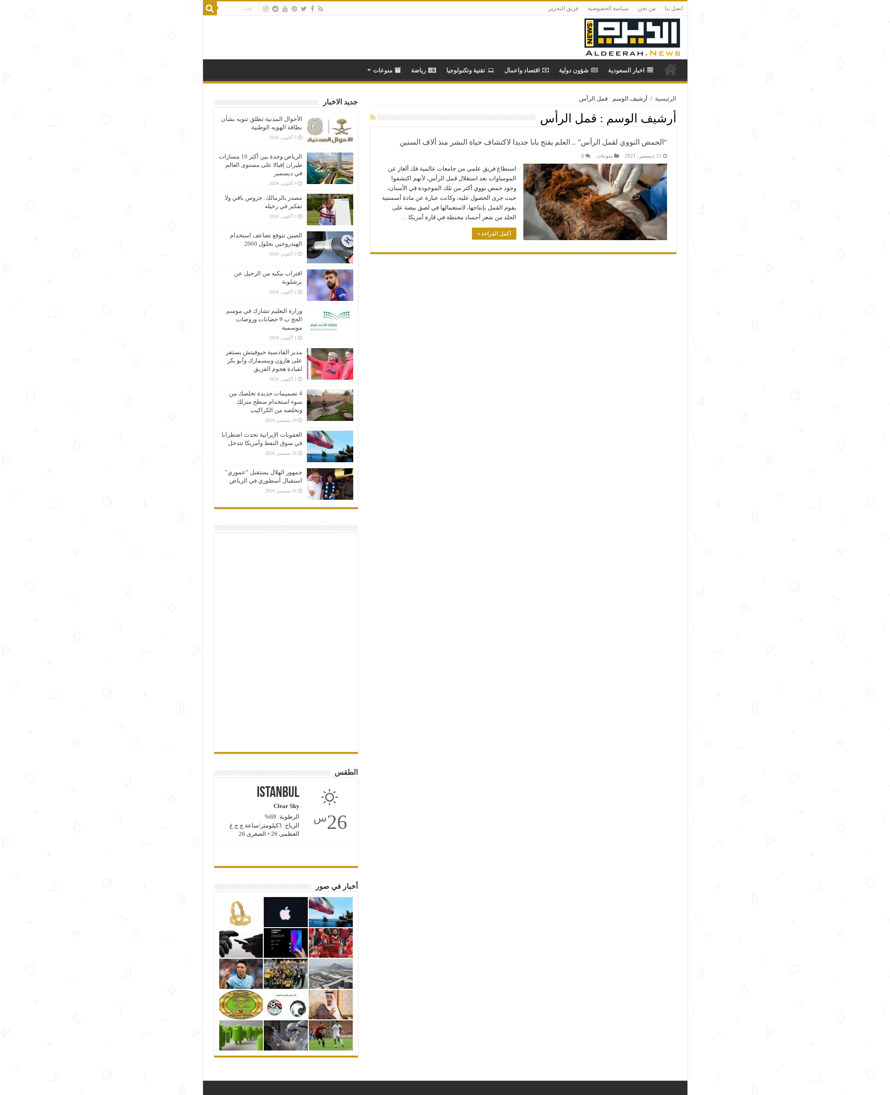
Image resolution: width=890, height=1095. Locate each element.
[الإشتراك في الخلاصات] (372, 117)
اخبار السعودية (626, 70)
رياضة (418, 70)
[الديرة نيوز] (632, 35)
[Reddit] (275, 8)
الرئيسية (665, 98)
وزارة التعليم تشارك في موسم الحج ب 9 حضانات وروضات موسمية (264, 319)
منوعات (383, 70)
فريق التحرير (563, 8)
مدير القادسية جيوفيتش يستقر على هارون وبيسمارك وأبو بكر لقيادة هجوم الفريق (264, 360)
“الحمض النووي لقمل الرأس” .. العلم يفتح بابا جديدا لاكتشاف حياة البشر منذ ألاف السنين (533, 142)
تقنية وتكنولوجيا (465, 70)
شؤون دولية (574, 70)
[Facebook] (312, 8)
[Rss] (320, 8)
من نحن (646, 8)
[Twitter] (304, 8)
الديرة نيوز (671, 69)
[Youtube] (285, 8)
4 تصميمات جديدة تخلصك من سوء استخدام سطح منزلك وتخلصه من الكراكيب (265, 402)
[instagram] (265, 8)
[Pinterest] (294, 8)
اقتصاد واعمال (522, 70)
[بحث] (210, 8)
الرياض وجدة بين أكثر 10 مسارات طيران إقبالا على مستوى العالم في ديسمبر (260, 165)
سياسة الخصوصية (608, 8)
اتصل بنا (674, 8)
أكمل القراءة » (494, 233)
